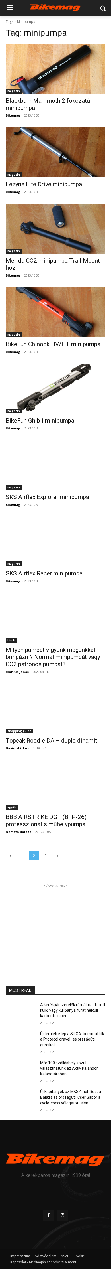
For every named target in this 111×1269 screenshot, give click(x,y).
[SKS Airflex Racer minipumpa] (55, 541)
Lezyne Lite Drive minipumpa (44, 184)
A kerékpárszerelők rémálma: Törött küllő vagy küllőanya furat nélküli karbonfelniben (72, 1010)
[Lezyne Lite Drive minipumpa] (55, 152)
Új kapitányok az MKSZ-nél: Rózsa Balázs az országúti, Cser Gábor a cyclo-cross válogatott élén (70, 1097)
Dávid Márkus (17, 748)
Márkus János (17, 672)
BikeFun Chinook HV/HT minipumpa (53, 344)
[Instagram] (62, 1215)
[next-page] (57, 855)
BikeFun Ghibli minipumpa (40, 420)
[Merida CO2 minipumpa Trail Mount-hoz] (55, 229)
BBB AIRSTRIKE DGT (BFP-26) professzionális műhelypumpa (46, 821)
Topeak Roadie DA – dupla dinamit (51, 740)
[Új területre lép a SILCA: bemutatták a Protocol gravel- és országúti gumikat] (21, 1041)
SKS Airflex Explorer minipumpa (47, 497)
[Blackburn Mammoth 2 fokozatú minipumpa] (55, 69)
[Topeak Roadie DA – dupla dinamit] (55, 708)
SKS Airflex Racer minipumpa (44, 573)
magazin (13, 91)
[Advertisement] (55, 924)
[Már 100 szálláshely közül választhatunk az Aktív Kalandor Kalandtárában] (21, 1070)
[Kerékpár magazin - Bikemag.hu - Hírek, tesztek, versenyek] (55, 7)
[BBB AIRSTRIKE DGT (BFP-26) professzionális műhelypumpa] (55, 785)
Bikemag (13, 115)
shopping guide (19, 731)
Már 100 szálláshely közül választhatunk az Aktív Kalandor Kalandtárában (69, 1068)
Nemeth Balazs (18, 832)
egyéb (11, 807)
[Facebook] (48, 1215)
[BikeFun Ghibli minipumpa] (55, 388)
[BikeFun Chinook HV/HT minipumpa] (55, 312)
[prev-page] (10, 855)
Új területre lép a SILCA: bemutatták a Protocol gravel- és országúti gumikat (72, 1039)
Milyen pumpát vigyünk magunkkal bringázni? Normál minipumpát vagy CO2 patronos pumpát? (53, 657)
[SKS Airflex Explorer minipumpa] (55, 465)
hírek (11, 640)
